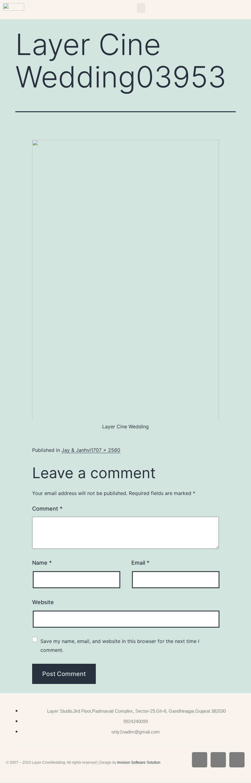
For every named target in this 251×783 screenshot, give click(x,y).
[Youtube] (237, 759)
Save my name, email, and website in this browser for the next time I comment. (120, 645)
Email (140, 563)
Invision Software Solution (138, 762)
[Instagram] (218, 759)
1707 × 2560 (105, 450)
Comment (47, 508)
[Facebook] (199, 759)
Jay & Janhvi (76, 450)
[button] (141, 8)
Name (42, 563)
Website (43, 602)
